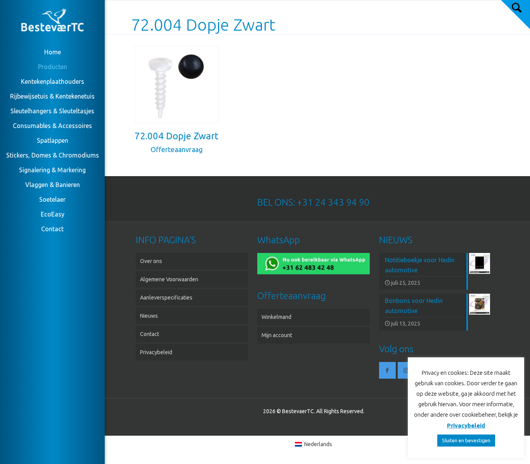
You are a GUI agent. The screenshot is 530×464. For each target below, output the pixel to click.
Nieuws (149, 316)
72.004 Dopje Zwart (176, 136)
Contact (149, 334)
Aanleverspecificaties (166, 297)
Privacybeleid (156, 352)
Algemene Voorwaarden (169, 279)
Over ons (151, 261)
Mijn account (277, 335)
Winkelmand (276, 317)
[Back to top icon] (493, 448)
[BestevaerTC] (52, 21)
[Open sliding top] (515, 14)
